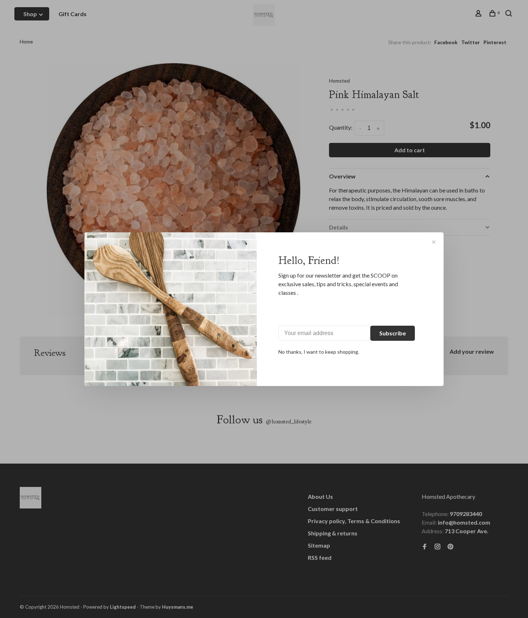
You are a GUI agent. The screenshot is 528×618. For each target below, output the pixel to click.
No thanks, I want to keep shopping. (318, 352)
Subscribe (392, 333)
